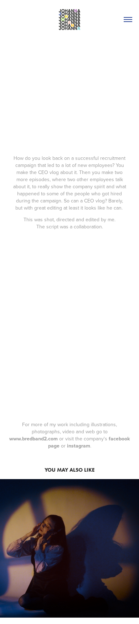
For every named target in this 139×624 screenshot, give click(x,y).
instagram (78, 445)
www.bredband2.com (33, 438)
